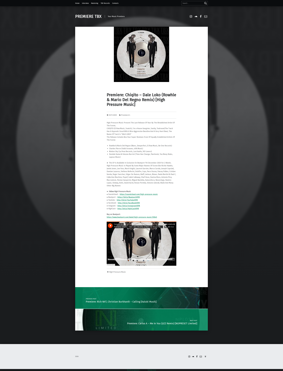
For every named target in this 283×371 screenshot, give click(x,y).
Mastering (94, 3)
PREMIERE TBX (88, 16)
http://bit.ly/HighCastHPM (128, 209)
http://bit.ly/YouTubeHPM (127, 200)
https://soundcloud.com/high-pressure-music (139, 194)
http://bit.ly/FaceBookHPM (129, 203)
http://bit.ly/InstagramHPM (128, 206)
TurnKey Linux (152, 370)
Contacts (115, 3)
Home (77, 3)
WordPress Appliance (133, 370)
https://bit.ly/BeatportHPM (128, 197)
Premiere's (125, 115)
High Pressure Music (117, 272)
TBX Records (105, 3)
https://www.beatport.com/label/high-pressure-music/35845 (132, 217)
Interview (85, 3)
